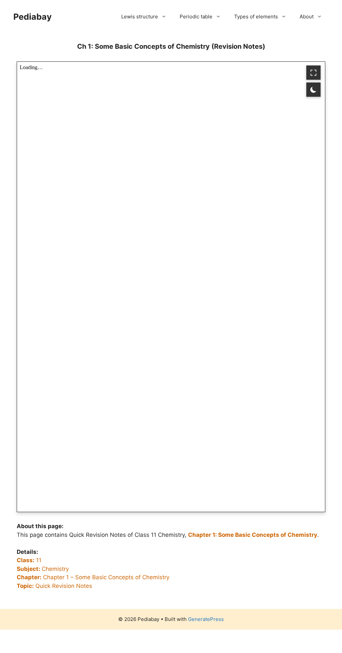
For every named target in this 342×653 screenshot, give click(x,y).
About (307, 16)
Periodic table (196, 16)
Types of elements (256, 16)
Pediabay (32, 17)
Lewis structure (139, 16)
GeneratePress (206, 619)
